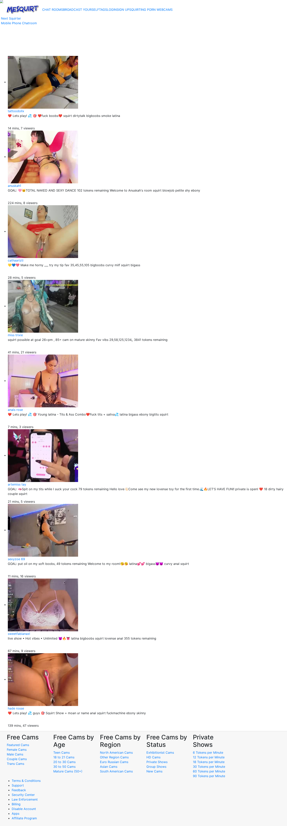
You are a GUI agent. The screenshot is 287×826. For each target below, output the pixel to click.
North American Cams (116, 752)
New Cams (154, 771)
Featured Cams (18, 745)
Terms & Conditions (26, 781)
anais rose (15, 410)
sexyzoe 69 (16, 559)
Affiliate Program (25, 818)
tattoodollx (16, 111)
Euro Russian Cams (114, 762)
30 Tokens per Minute (209, 767)
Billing (16, 804)
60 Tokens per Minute (209, 771)
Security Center (23, 795)
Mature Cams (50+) (67, 771)
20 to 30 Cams (64, 762)
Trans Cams (15, 764)
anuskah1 (14, 186)
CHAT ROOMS (52, 10)
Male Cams (15, 754)
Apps (15, 813)
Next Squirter (11, 18)
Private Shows (157, 762)
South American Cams (116, 771)
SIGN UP (123, 10)
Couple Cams (17, 759)
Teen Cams (61, 752)
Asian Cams (108, 767)
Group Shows (156, 767)
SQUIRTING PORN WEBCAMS (151, 10)
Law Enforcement (25, 799)
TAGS (103, 10)
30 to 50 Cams (64, 767)
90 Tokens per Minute (209, 776)
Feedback (19, 790)
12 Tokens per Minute (209, 757)
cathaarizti (15, 260)
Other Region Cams (114, 757)
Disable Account (24, 809)
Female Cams (17, 750)
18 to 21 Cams (63, 757)
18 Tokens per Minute (209, 762)
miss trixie (15, 335)
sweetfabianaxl (19, 634)
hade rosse (16, 708)
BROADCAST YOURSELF (81, 10)
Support (18, 785)
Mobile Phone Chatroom (19, 23)
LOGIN (112, 10)
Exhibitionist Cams (160, 752)
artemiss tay (17, 484)
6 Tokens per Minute (208, 752)
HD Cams (153, 757)
